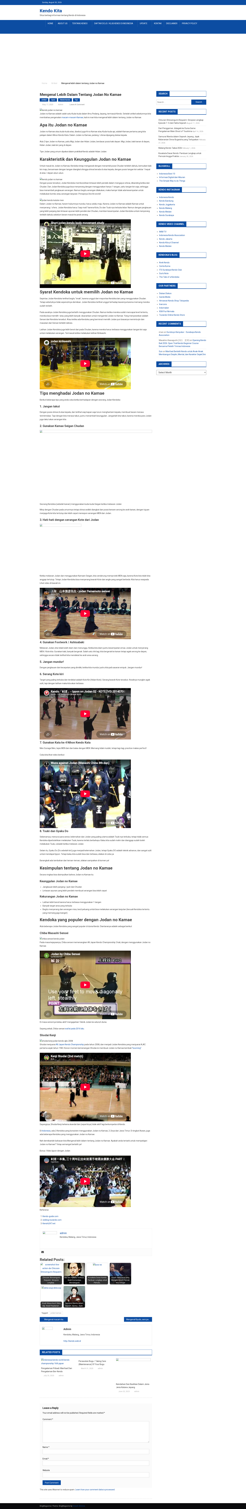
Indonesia (46, 1131)
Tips (76, 100)
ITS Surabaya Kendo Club (170, 270)
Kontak (158, 23)
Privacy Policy (189, 23)
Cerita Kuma (164, 266)
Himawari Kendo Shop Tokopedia (174, 301)
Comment (48, 1419)
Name (46, 1447)
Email (46, 1459)
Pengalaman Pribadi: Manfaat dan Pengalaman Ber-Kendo (56, 1370)
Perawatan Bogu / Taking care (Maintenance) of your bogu (92, 1362)
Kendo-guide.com (50, 1216)
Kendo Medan (165, 212)
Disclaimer (171, 23)
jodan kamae (56, 1313)
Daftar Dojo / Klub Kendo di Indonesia (113, 23)
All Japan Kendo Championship (70, 1044)
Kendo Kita (51, 10)
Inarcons (163, 304)
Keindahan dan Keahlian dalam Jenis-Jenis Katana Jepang (133, 1385)
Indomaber (164, 308)
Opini (53, 100)
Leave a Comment (77, 104)
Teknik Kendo (65, 100)
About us (62, 23)
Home (50, 23)
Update (143, 23)
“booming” (136, 1048)
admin (60, 104)
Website (46, 1470)
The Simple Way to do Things (172, 181)
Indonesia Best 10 (167, 174)
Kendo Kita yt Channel (169, 242)
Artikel (44, 100)
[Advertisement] (123, 55)
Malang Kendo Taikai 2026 (170, 148)
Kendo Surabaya (166, 215)
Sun (160, 351)
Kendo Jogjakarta (167, 204)
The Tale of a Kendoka (169, 277)
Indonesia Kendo (166, 197)
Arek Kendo (164, 262)
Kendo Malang (165, 208)
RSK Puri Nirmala (166, 311)
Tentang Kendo (80, 23)
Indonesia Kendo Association (172, 235)
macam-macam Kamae (72, 117)
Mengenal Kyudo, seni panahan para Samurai (139, 1319)
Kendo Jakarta (165, 239)
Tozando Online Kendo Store (172, 315)
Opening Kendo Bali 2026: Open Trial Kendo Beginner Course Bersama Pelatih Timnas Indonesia (182, 343)
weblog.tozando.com (52, 1220)
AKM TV (162, 232)
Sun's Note (164, 273)
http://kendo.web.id (72, 1341)
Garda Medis (164, 297)
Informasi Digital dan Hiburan (172, 177)
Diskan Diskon (165, 293)
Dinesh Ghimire (79, 1506)
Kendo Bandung (166, 201)
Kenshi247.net (49, 1223)
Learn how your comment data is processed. (95, 1489)
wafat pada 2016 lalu (74, 1028)
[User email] (42, 1252)
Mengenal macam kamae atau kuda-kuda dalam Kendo (56, 1319)
